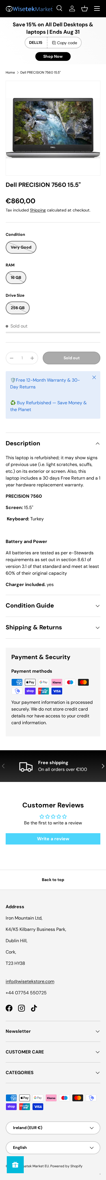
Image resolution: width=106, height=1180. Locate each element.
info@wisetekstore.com (30, 981)
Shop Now (53, 56)
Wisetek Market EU (34, 1166)
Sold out (72, 357)
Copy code (67, 42)
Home (10, 72)
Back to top (53, 879)
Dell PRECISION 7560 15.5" (40, 72)
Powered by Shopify (66, 1166)
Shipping (38, 210)
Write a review (53, 839)
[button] (84, 8)
